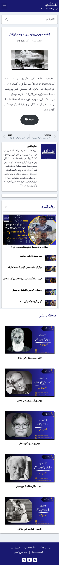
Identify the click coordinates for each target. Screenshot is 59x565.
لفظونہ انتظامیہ (30, 547)
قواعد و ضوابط (37, 552)
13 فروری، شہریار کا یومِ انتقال (29, 443)
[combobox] (32, 19)
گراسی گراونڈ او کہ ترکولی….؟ (31, 301)
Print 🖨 (29, 120)
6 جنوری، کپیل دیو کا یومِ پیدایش (29, 529)
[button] (4, 6)
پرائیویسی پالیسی (20, 552)
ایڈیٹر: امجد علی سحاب (47, 9)
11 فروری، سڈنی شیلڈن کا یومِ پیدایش (29, 486)
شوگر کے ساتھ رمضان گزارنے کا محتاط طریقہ (25, 267)
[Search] (6, 19)
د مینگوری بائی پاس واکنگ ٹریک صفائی (27, 290)
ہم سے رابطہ (45, 547)
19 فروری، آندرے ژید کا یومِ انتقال (29, 401)
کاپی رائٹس (15, 547)
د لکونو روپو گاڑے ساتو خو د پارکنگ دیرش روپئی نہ (29, 247)
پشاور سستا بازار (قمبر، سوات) (31, 256)
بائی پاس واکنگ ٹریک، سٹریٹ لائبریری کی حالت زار (22, 279)
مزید (6, 207)
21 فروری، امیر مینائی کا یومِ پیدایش (29, 358)
